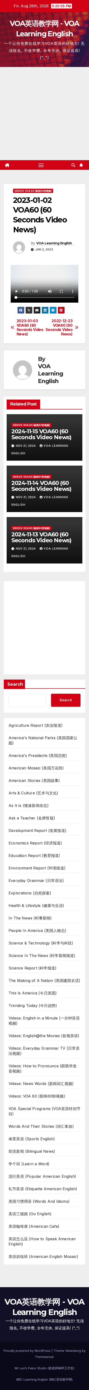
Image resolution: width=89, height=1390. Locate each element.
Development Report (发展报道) (37, 830)
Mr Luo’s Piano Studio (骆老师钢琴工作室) (44, 1368)
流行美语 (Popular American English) (42, 1176)
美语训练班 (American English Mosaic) (43, 1256)
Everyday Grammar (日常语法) (36, 880)
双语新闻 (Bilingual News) (32, 1151)
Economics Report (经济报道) (35, 843)
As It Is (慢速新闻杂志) (29, 805)
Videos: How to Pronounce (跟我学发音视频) (43, 1068)
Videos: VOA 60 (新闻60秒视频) (33, 190)
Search (15, 684)
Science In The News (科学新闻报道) (42, 955)
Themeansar (44, 1357)
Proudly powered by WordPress (28, 1350)
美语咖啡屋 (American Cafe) (34, 1226)
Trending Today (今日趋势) (33, 1005)
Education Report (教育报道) (34, 855)
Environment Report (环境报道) (37, 868)
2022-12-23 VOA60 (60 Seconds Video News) (59, 327)
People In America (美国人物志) (37, 930)
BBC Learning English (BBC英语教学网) (44, 1379)
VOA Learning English (54, 243)
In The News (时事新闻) (30, 918)
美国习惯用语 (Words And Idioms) (39, 1201)
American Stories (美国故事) (34, 780)
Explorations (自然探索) (30, 893)
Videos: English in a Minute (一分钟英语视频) (44, 1021)
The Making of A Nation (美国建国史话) (44, 980)
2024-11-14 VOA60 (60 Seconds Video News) (41, 486)
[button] (73, 165)
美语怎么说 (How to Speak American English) (42, 1241)
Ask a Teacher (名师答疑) (32, 818)
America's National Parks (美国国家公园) (43, 740)
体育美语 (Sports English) (32, 1138)
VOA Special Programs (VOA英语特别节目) (44, 1111)
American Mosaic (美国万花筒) (36, 768)
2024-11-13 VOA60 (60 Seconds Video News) (41, 537)
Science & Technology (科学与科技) (41, 943)
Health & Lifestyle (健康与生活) (36, 905)
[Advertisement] (44, 113)
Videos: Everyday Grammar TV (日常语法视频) (44, 1051)
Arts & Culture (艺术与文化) (33, 793)
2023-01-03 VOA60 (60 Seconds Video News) (30, 327)
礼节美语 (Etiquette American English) (43, 1188)
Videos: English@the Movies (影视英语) (44, 1035)
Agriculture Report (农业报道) (36, 725)
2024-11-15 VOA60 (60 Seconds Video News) (41, 434)
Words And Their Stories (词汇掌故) (41, 1126)
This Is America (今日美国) (33, 993)
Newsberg (73, 1350)
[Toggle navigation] (41, 165)
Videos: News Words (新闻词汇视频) (41, 1083)
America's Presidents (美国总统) (38, 755)
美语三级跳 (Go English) (30, 1213)
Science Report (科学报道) (32, 968)
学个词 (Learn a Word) (29, 1163)
